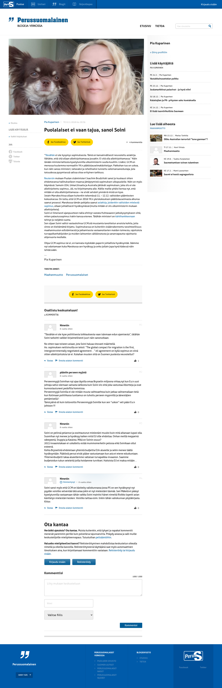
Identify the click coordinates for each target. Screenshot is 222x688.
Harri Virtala (179, 147)
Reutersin (49, 178)
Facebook (183, 667)
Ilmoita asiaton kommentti (71, 360)
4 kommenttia (135, 142)
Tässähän (50, 155)
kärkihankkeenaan (125, 216)
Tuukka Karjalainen (181, 159)
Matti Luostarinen (180, 171)
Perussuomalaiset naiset (107, 670)
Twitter (203, 667)
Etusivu (145, 26)
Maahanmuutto (53, 274)
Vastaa (49, 360)
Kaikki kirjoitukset (19, 136)
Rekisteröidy (84, 562)
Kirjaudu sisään (209, 4)
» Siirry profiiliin (158, 52)
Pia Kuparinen (51, 122)
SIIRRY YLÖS (23, 675)
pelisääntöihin (103, 537)
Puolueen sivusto (106, 661)
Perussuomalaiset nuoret (107, 676)
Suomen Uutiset (105, 665)
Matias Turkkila (181, 136)
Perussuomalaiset (77, 274)
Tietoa (159, 26)
